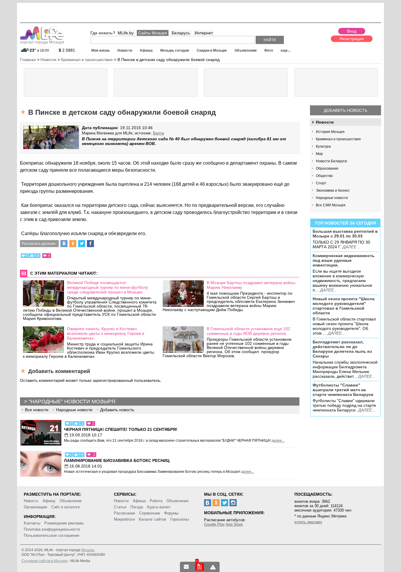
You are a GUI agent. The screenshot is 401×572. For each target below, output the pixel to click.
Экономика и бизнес (333, 190)
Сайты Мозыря (152, 33)
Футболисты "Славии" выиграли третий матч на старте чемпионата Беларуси (343, 390)
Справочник (149, 513)
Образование (327, 168)
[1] (199, 567)
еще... (285, 50)
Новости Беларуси (331, 161)
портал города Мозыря (42, 42)
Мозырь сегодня (174, 50)
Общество (324, 176)
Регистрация (352, 38)
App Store (234, 524)
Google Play (214, 524)
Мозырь (88, 550)
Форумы (171, 513)
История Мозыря (330, 132)
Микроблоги (124, 519)
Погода (136, 507)
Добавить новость (345, 110)
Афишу (49, 501)
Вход (351, 31)
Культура (323, 146)
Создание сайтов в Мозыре (44, 561)
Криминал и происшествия (338, 139)
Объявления (246, 50)
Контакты (32, 523)
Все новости (36, 409)
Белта (158, 133)
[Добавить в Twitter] (81, 243)
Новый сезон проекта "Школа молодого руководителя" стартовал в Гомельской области (344, 305)
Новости (124, 50)
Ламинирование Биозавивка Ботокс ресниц (116, 460)
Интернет (204, 33)
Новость (31, 501)
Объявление (71, 501)
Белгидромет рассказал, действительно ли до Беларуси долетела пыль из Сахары (342, 349)
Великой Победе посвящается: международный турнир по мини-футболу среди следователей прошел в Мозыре (107, 287)
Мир (319, 154)
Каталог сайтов (152, 519)
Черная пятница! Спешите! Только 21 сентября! (120, 429)
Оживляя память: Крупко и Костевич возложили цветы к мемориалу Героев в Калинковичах (105, 333)
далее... (351, 246)
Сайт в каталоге (65, 507)
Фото (268, 50)
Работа (156, 501)
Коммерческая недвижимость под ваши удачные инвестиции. (344, 260)
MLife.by (126, 33)
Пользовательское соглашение (51, 535)
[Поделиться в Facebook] (90, 243)
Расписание (124, 513)
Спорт (321, 183)
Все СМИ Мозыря (331, 205)
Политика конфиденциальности (52, 529)
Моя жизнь (100, 50)
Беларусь (181, 33)
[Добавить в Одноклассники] (72, 243)
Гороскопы (179, 519)
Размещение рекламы (64, 523)
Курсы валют (159, 507)
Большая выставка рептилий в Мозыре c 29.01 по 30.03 (345, 233)
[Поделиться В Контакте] (64, 243)
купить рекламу (308, 522)
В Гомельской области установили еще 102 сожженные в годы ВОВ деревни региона (248, 331)
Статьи (120, 507)
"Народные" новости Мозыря (72, 401)
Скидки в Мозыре (212, 50)
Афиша (146, 50)
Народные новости (332, 198)
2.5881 (67, 50)
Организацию (35, 507)
